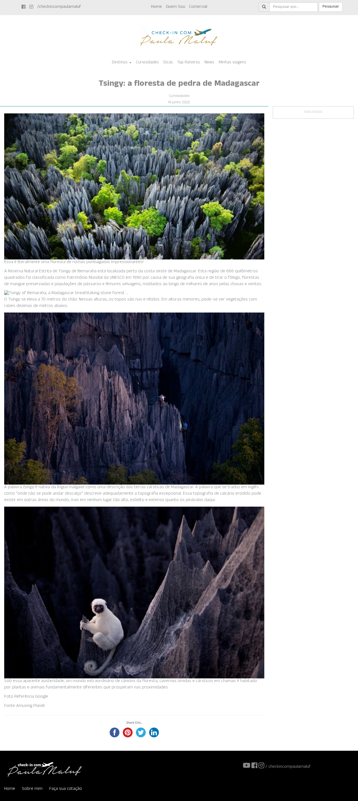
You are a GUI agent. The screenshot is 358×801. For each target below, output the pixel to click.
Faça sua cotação (65, 789)
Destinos (120, 62)
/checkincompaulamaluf (59, 7)
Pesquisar (330, 6)
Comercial (198, 7)
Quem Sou (175, 7)
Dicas (168, 62)
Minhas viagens (232, 62)
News (209, 62)
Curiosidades (147, 62)
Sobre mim (32, 789)
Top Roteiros (188, 62)
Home (156, 7)
